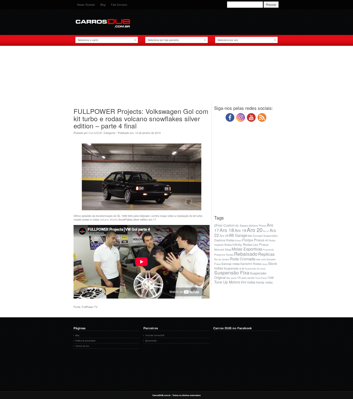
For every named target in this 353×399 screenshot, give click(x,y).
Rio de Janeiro (221, 259)
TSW (270, 278)
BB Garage (238, 235)
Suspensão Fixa (231, 272)
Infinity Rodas (242, 244)
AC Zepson (242, 225)
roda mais (261, 259)
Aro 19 (240, 230)
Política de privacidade (85, 341)
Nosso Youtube (86, 4)
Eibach (238, 240)
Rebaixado (246, 253)
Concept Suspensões (265, 235)
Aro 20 (255, 229)
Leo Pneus (261, 244)
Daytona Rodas (224, 240)
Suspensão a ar (234, 268)
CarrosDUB (95, 133)
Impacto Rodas (223, 245)
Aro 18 (227, 229)
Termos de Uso (82, 346)
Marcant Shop (222, 249)
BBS (250, 235)
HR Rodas (270, 240)
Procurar (271, 4)
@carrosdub (150, 341)
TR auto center (246, 278)
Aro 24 (224, 235)
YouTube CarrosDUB (154, 335)
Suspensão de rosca (255, 268)
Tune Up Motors (227, 282)
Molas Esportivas (247, 249)
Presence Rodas (223, 254)
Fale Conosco (119, 4)
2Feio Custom (224, 225)
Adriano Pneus (257, 225)
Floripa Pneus (253, 239)
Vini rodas (248, 282)
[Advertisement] (176, 75)
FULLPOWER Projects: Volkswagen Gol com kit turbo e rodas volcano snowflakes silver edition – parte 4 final (141, 118)
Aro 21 (266, 231)
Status (265, 264)
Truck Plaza (261, 277)
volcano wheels (109, 219)
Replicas (266, 254)
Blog (103, 4)
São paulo (231, 278)
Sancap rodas (230, 263)
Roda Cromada (242, 258)
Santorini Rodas (250, 264)
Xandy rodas (264, 282)
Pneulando (268, 249)
